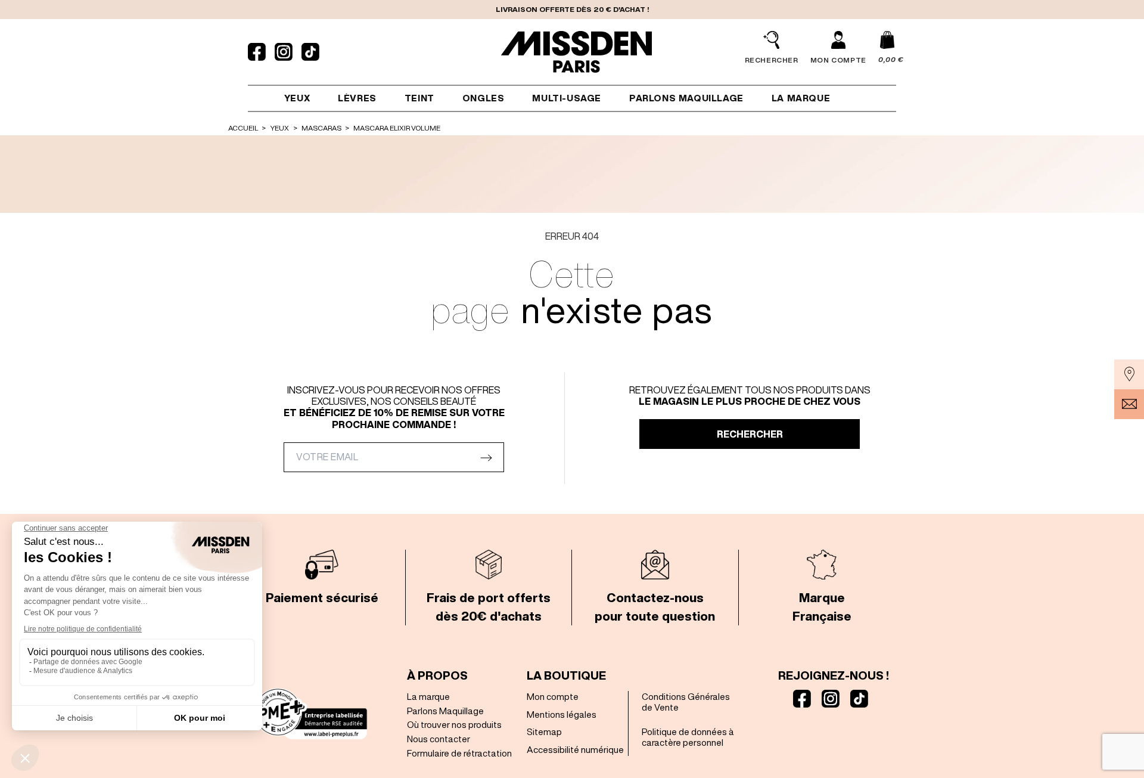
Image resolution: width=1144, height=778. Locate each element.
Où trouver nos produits (454, 724)
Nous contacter (438, 738)
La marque (428, 696)
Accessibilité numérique (575, 749)
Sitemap (544, 731)
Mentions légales (561, 714)
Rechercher (750, 434)
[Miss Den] (576, 52)
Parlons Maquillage (445, 710)
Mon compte (553, 696)
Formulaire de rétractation (459, 753)
